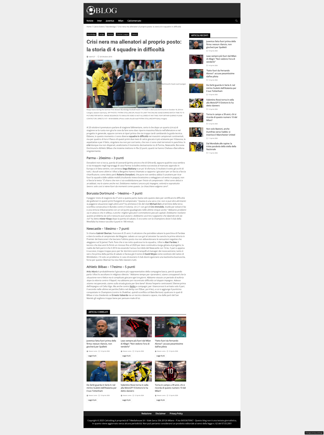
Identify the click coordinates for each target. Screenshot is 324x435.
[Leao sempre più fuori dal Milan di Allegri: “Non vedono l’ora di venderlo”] (136, 327)
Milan (120, 20)
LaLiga (101, 34)
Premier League (122, 34)
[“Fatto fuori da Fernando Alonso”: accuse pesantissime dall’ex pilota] (170, 327)
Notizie (90, 20)
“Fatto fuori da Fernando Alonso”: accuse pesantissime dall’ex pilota (169, 343)
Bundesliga (91, 34)
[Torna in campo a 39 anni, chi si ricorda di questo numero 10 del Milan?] (170, 371)
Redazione (146, 413)
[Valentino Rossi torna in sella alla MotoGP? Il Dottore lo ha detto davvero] (136, 371)
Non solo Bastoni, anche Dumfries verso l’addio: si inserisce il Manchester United (220, 131)
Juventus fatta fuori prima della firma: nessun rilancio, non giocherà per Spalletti (101, 343)
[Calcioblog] (102, 10)
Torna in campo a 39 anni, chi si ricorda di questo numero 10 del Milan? (170, 388)
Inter (99, 20)
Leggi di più (92, 356)
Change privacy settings (314, 433)
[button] (236, 20)
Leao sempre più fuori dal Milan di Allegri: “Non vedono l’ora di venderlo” (136, 343)
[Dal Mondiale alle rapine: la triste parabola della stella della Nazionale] (196, 146)
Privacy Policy (176, 413)
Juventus (110, 20)
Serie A (134, 34)
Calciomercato (134, 20)
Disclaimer (161, 413)
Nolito (133, 286)
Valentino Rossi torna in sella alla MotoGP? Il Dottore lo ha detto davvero (134, 388)
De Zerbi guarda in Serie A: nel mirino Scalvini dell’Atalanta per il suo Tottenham (102, 388)
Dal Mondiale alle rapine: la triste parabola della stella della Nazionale (221, 146)
